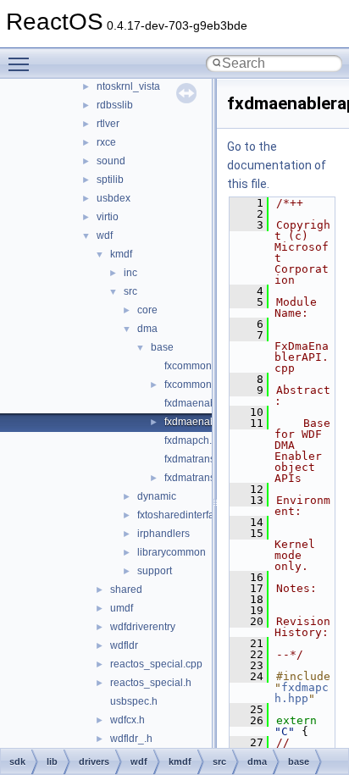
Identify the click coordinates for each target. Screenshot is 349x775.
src (130, 291)
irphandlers (163, 534)
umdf (121, 608)
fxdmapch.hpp (197, 440)
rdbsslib (115, 105)
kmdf (121, 254)
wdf (105, 235)
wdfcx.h (127, 720)
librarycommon (171, 552)
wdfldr (124, 645)
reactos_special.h (150, 683)
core (147, 310)
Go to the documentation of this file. (276, 165)
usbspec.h (134, 701)
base (162, 347)
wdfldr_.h (131, 739)
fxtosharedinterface (181, 515)
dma (147, 329)
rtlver (108, 124)
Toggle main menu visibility (22, 63)
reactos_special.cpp (156, 664)
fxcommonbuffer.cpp (210, 366)
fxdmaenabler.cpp (205, 403)
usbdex (113, 198)
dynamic (156, 496)
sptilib (110, 179)
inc (130, 273)
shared (126, 589)
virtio (108, 217)
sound (111, 161)
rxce (106, 142)
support (154, 571)
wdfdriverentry (142, 627)
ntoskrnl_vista (128, 86)
